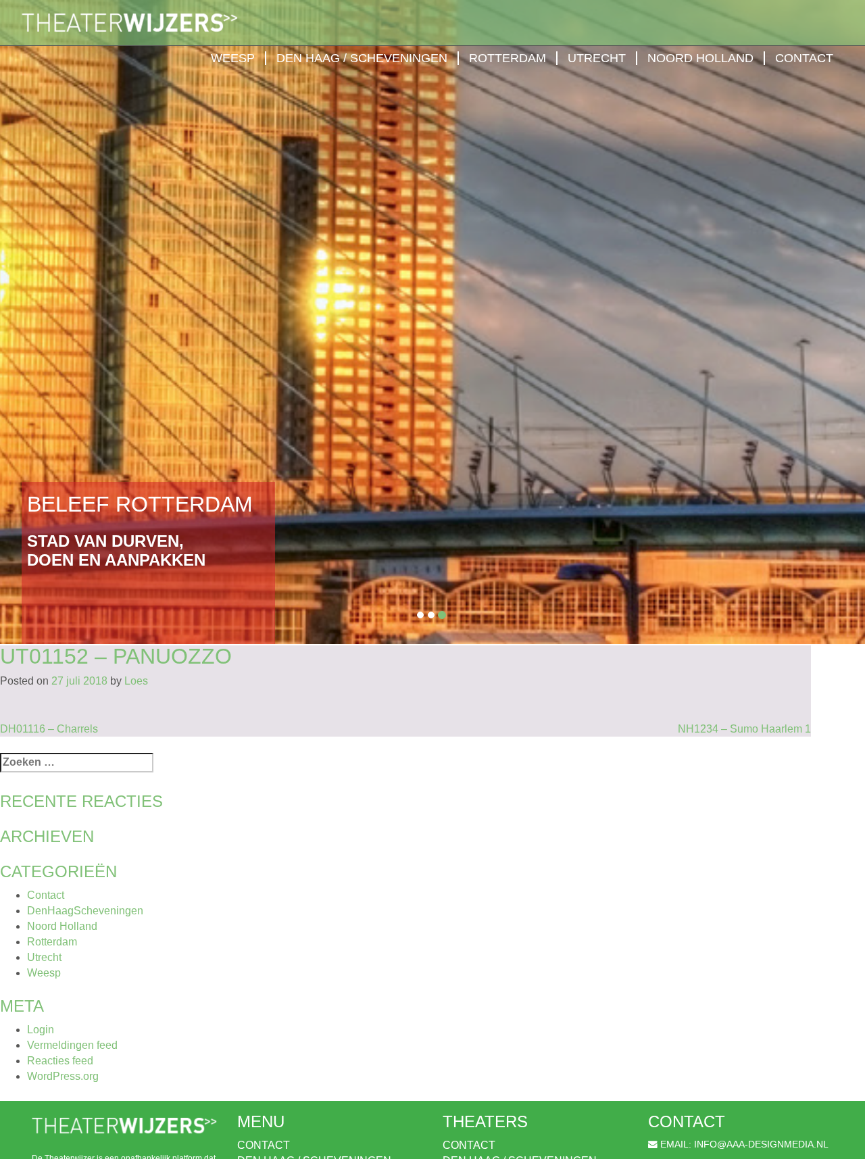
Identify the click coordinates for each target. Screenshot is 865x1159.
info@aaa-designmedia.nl (761, 1144)
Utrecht (597, 58)
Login (40, 1029)
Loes (136, 681)
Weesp (233, 58)
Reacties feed (60, 1060)
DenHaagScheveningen (85, 910)
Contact (804, 58)
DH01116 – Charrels (49, 729)
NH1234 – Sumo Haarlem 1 (744, 729)
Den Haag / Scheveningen (361, 58)
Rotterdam (507, 58)
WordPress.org (63, 1076)
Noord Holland (700, 58)
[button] (65, 322)
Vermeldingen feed (72, 1045)
